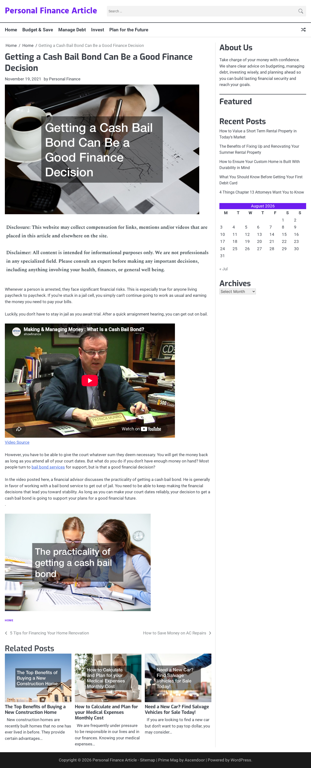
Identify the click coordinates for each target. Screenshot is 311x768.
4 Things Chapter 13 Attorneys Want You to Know (261, 192)
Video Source (17, 442)
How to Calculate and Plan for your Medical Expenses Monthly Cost (106, 712)
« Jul (223, 268)
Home (11, 30)
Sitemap (147, 760)
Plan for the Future (128, 30)
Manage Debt (72, 30)
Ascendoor (195, 760)
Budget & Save (37, 30)
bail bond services (48, 467)
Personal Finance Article (51, 11)
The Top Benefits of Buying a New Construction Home (35, 709)
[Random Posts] (303, 29)
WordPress (241, 760)
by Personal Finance (62, 79)
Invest (97, 30)
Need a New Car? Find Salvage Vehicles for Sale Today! (177, 709)
